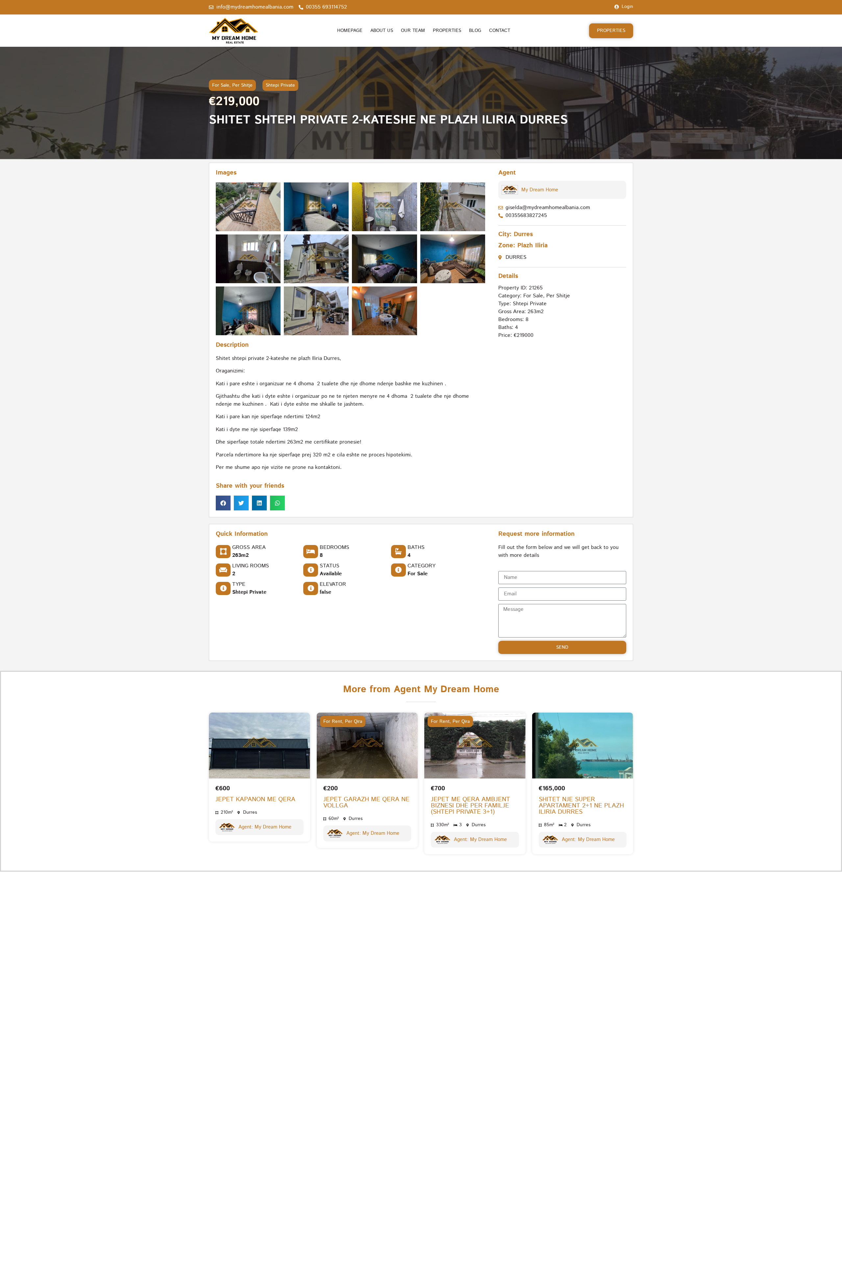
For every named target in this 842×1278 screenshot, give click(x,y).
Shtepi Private (280, 85)
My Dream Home (539, 189)
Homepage (349, 30)
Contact (499, 30)
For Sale (220, 85)
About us (381, 30)
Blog (475, 30)
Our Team (413, 30)
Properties (447, 30)
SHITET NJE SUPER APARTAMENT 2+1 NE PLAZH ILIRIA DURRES (581, 805)
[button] (223, 503)
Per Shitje (242, 85)
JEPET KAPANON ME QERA (255, 799)
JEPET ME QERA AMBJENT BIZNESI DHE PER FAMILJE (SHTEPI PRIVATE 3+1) (470, 805)
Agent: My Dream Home (264, 827)
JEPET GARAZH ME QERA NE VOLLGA (366, 802)
